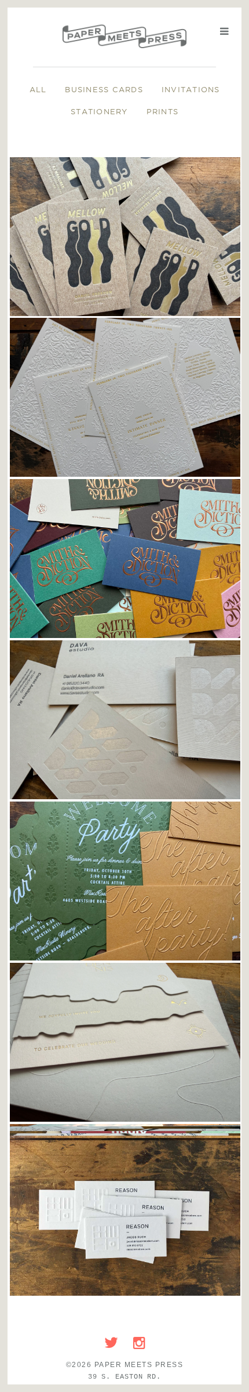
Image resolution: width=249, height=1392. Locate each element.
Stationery (99, 111)
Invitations (191, 89)
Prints (163, 111)
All (38, 89)
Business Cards (104, 89)
